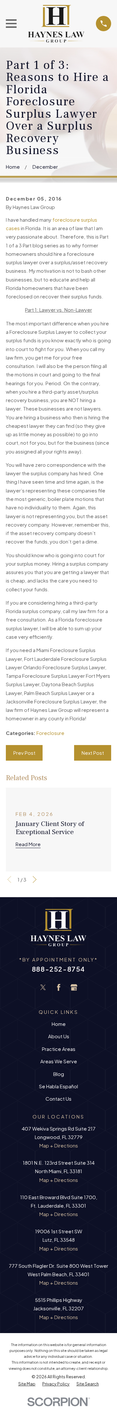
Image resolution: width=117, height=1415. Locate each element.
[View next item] (34, 879)
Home (59, 1024)
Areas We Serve (58, 1061)
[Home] (56, 24)
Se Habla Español (58, 1086)
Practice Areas (58, 1049)
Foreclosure (50, 733)
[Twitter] (43, 987)
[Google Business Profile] (74, 987)
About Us (58, 1036)
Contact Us (59, 1098)
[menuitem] (26, 1384)
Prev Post (24, 753)
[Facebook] (58, 987)
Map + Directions (58, 1145)
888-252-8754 (58, 969)
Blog (58, 1074)
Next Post (93, 753)
